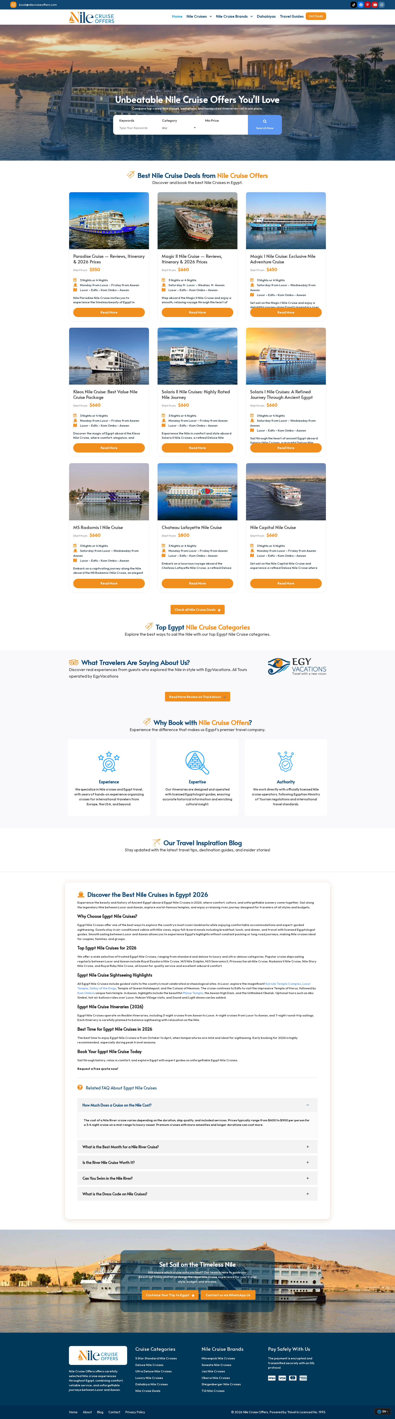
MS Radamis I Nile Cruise (98, 527)
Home (177, 16)
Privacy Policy (135, 1412)
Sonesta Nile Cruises (216, 1365)
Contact (114, 1412)
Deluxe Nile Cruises (149, 1365)
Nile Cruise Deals (147, 1391)
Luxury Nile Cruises (149, 1378)
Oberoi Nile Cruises (216, 1378)
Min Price (212, 120)
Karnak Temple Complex (283, 984)
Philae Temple (193, 993)
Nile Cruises (197, 16)
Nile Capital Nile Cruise (273, 527)
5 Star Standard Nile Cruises (156, 1358)
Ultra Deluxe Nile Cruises (153, 1371)
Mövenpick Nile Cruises (218, 1358)
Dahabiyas (266, 16)
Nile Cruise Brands (232, 16)
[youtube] (375, 5)
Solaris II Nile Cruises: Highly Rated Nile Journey (196, 394)
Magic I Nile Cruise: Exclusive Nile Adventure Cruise (282, 258)
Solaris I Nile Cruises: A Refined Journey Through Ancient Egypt (281, 394)
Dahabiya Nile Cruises (151, 1384)
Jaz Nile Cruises (213, 1371)
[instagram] (382, 5)
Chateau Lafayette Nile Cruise (192, 527)
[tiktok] (354, 5)
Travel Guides (292, 16)
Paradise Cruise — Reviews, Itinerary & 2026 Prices (109, 258)
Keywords (126, 120)
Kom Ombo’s (86, 993)
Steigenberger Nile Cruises (221, 1384)
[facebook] (361, 5)
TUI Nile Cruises (213, 1391)
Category (169, 120)
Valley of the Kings (102, 988)
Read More (109, 312)
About (87, 1412)
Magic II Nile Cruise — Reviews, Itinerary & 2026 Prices (192, 258)
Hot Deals (316, 16)
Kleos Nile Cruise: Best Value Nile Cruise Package (105, 394)
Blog (100, 1412)
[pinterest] (368, 5)
